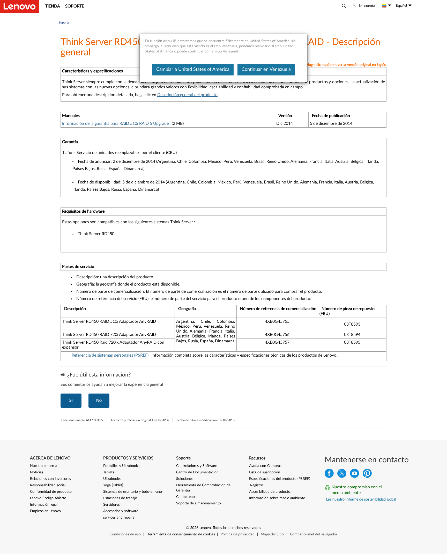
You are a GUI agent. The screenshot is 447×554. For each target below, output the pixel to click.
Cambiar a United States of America (192, 69)
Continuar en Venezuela (266, 69)
